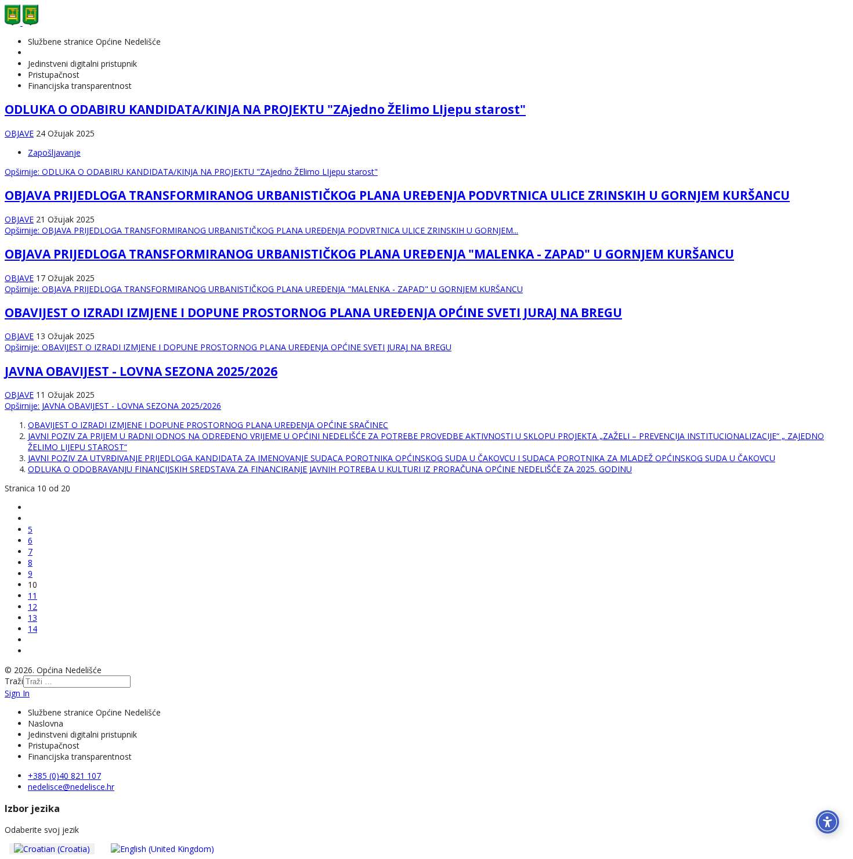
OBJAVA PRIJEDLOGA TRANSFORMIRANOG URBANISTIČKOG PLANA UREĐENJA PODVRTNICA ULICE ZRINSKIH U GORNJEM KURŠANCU (397, 195)
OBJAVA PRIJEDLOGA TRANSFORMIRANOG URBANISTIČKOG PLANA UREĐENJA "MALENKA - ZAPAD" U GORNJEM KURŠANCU (369, 254)
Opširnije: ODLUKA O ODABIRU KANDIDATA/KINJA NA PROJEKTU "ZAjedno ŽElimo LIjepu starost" (191, 171)
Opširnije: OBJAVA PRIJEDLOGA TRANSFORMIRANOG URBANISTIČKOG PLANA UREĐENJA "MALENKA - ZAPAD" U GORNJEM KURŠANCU (264, 288)
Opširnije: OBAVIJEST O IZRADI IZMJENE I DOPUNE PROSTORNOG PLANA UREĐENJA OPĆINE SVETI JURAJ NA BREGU (228, 347)
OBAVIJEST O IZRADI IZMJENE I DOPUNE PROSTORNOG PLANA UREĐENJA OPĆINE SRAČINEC (208, 424)
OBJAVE (19, 133)
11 (32, 595)
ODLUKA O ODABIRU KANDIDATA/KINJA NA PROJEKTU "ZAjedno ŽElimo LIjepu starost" (265, 109)
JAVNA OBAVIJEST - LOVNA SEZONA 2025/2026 (141, 371)
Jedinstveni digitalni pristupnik (82, 63)
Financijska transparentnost (80, 85)
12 (32, 606)
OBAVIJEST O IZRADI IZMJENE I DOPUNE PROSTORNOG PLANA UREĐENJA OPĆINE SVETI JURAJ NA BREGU (313, 312)
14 (32, 628)
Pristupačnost (53, 74)
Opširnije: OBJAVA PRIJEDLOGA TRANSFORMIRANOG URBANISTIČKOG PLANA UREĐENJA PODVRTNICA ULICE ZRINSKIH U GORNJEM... (261, 230)
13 (32, 617)
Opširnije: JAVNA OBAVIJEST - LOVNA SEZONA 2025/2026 (113, 405)
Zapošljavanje (54, 152)
